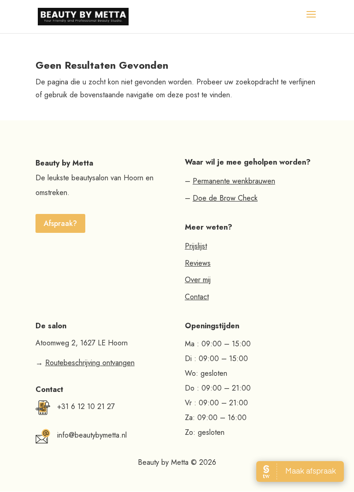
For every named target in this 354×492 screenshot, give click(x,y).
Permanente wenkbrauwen (234, 181)
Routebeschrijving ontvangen (90, 362)
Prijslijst (196, 246)
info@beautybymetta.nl (92, 435)
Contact (197, 296)
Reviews (198, 263)
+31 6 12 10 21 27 (86, 406)
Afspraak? (60, 223)
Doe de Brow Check (225, 198)
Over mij (198, 279)
